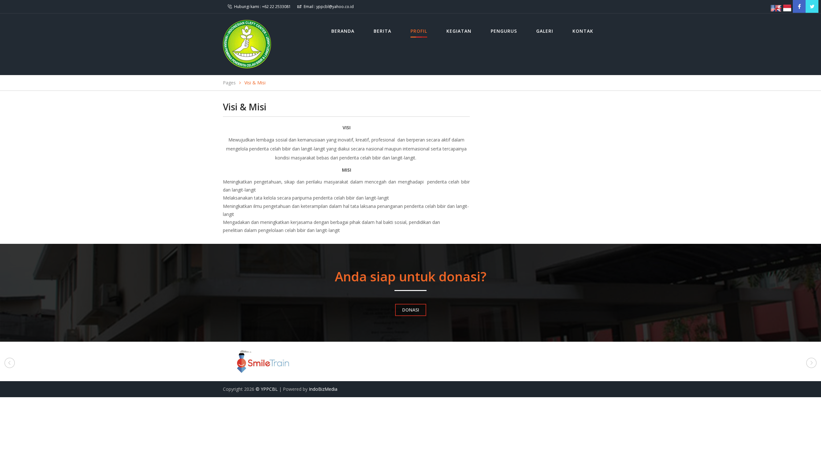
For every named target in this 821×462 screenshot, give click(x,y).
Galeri (544, 31)
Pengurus (504, 31)
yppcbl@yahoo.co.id (335, 6)
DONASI (410, 310)
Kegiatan (458, 31)
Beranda (342, 31)
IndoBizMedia (323, 389)
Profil (418, 31)
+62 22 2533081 (276, 6)
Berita (382, 31)
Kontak (582, 31)
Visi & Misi (255, 83)
